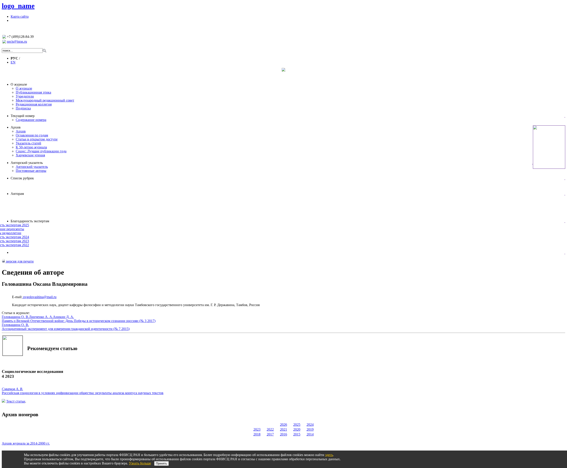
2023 (256, 429)
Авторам (17, 194)
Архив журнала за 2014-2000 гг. (26, 443)
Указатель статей (28, 143)
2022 (270, 429)
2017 (270, 434)
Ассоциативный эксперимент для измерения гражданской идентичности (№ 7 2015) (66, 329)
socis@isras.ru (17, 41)
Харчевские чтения (30, 155)
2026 (283, 424)
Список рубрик (22, 178)
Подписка (23, 108)
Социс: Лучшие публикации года (41, 151)
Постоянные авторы (31, 171)
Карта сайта (20, 16)
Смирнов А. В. (12, 389)
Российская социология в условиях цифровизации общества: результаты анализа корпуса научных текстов (82, 393)
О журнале (19, 84)
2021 (283, 429)
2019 (310, 429)
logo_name (18, 6)
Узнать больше (140, 463)
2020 (296, 429)
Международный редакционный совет (45, 100)
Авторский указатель (27, 163)
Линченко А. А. (41, 317)
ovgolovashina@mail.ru (39, 297)
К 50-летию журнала (31, 147)
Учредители (25, 96)
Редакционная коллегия (34, 104)
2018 (256, 434)
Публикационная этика (33, 92)
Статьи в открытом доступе (37, 139)
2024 (310, 424)
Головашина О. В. (15, 317)
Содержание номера (31, 120)
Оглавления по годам (32, 135)
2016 (283, 434)
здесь (329, 455)
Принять (161, 463)
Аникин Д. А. (63, 317)
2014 (310, 434)
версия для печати (19, 261)
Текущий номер (23, 116)
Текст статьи (15, 401)
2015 (296, 434)
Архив (16, 127)
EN (13, 62)
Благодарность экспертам (30, 221)
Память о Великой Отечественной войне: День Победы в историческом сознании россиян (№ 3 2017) (78, 321)
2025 (296, 424)
